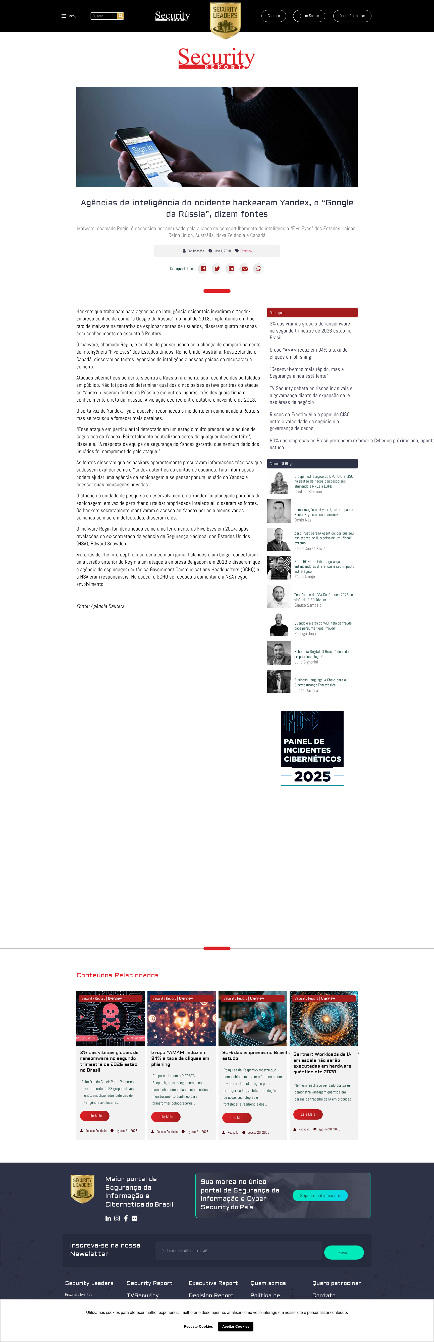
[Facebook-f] (126, 1218)
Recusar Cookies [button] (198, 1326)
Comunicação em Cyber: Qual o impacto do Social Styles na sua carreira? (325, 512)
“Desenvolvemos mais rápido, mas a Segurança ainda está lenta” (307, 372)
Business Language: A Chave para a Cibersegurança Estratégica (320, 682)
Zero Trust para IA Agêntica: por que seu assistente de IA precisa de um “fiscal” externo (324, 538)
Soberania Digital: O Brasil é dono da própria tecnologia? (321, 654)
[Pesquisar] (120, 16)
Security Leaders (89, 1283)
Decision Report (211, 1295)
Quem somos (268, 1283)
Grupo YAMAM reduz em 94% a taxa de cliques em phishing (309, 353)
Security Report (150, 1283)
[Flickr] (135, 1218)
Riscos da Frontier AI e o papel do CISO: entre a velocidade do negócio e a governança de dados (310, 421)
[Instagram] (117, 1218)
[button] (69, 16)
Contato (324, 1295)
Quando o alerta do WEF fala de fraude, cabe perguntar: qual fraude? (323, 625)
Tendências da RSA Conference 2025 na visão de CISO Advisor (323, 597)
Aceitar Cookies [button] (235, 1326)
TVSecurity (143, 1295)
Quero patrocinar (336, 1283)
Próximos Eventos (78, 1294)
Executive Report (213, 1283)
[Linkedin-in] (108, 1218)
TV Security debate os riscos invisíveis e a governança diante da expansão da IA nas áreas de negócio (311, 395)
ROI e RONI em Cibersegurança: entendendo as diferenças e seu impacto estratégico (324, 566)
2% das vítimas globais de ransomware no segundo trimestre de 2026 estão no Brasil (310, 330)
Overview (246, 251)
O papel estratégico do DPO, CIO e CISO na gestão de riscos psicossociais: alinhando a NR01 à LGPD (323, 481)
